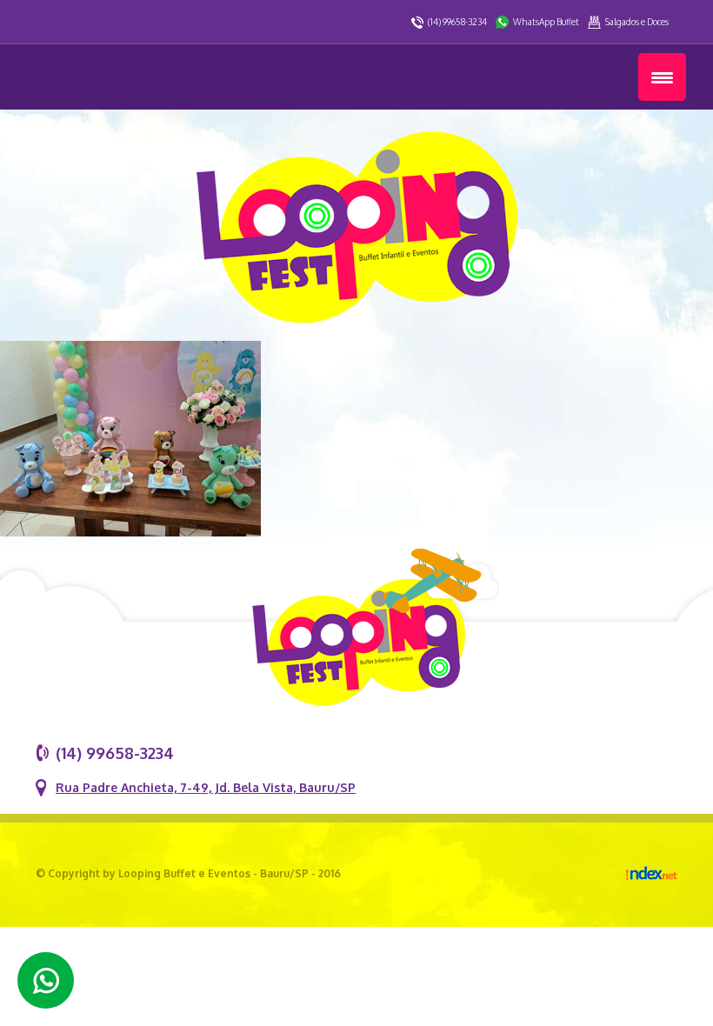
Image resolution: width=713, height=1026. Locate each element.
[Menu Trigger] (662, 77)
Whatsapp (45, 980)
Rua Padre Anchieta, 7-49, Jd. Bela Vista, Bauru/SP (206, 787)
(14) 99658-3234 (457, 22)
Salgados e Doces (637, 22)
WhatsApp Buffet (546, 22)
